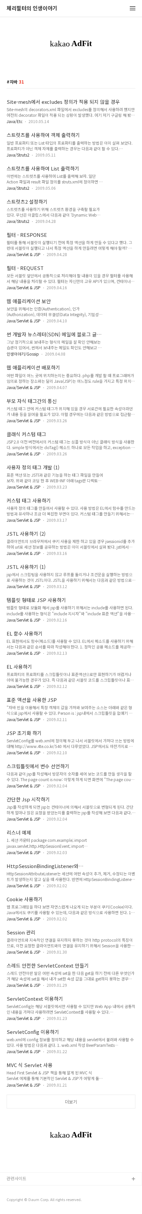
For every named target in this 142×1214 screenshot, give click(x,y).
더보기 (71, 1102)
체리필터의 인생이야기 (32, 8)
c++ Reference (21, 1190)
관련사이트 (16, 1178)
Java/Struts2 (18, 155)
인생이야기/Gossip (23, 354)
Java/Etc (14, 121)
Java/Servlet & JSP (24, 254)
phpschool (17, 1200)
